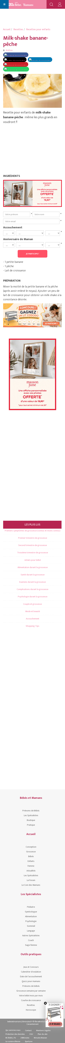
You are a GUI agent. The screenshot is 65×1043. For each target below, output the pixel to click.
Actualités (31, 871)
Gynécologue (31, 911)
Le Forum (31, 880)
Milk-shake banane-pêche (25, 41)
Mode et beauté (32, 611)
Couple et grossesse (32, 604)
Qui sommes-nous (13, 1030)
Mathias (9, 50)
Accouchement (12, 227)
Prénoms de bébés (31, 986)
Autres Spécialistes (31, 935)
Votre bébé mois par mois (31, 995)
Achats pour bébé (32, 560)
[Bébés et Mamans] (24, 4)
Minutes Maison (40, 1037)
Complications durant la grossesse (32, 589)
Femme (31, 866)
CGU (31, 1034)
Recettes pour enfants (38, 29)
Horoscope (31, 1010)
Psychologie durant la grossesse (32, 596)
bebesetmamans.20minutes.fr (19, 1021)
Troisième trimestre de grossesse (32, 552)
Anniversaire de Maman (18, 239)
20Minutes (25, 1037)
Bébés (31, 856)
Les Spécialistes (31, 815)
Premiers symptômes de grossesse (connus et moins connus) (32, 530)
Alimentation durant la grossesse (33, 567)
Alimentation (31, 916)
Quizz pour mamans (31, 981)
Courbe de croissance (31, 1000)
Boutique (31, 820)
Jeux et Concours (31, 967)
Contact (28, 1030)
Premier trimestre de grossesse (32, 538)
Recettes (18, 29)
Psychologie (30, 921)
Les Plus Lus (32, 524)
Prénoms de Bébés (30, 810)
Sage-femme (31, 945)
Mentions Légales (43, 1030)
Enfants (31, 861)
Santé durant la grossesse (32, 574)
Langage (31, 931)
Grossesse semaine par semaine (31, 991)
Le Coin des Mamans (31, 885)
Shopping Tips (32, 626)
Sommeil (31, 926)
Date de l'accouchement (31, 976)
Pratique (31, 825)
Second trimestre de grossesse (32, 545)
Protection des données (15, 1034)
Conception (31, 847)
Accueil (6, 29)
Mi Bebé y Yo (11, 1037)
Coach (31, 940)
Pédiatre (31, 907)
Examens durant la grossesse (32, 582)
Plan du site (42, 1034)
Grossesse (31, 851)
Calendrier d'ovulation (31, 972)
